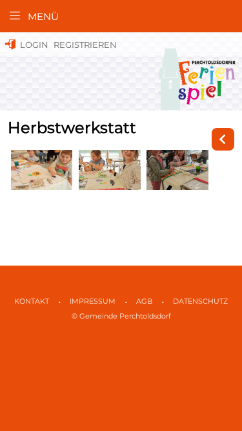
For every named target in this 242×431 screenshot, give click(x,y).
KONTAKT (31, 301)
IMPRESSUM (93, 301)
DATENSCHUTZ (200, 301)
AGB (144, 301)
